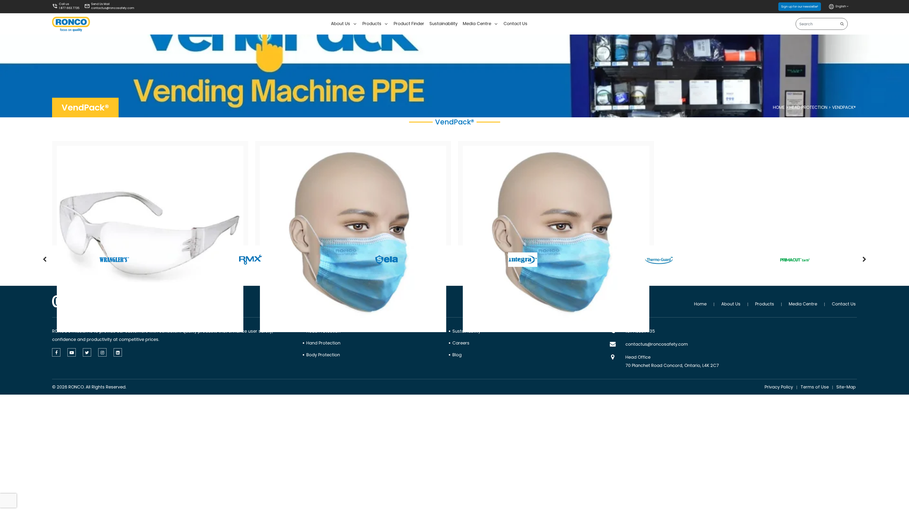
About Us (730, 304)
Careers (460, 343)
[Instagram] (102, 352)
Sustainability (443, 23)
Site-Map (846, 387)
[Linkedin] (118, 352)
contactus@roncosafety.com (112, 8)
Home (779, 107)
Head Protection (808, 107)
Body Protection (323, 355)
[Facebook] (56, 352)
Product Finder (409, 23)
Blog (457, 355)
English (841, 6)
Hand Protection (323, 343)
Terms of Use (815, 387)
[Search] (842, 24)
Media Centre (477, 23)
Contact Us (515, 23)
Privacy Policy (779, 387)
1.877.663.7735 (69, 8)
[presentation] (45, 259)
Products (371, 23)
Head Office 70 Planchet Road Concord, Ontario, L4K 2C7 (672, 361)
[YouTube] (71, 352)
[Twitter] (87, 352)
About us (340, 23)
